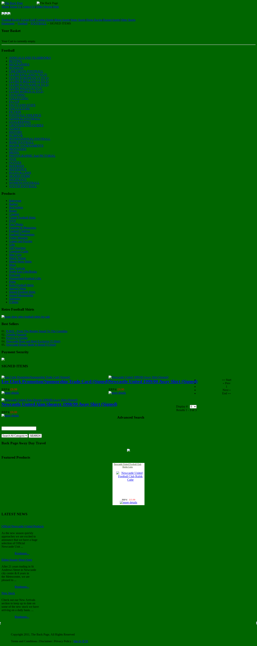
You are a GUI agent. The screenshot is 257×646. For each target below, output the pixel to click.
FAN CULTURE (19, 108)
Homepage (8, 23)
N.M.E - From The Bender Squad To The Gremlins (36, 331)
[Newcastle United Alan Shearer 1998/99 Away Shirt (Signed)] (40, 399)
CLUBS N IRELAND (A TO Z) (29, 81)
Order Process (44, 6)
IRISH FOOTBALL (21, 142)
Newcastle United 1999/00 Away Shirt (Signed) (153, 381)
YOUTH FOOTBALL (23, 186)
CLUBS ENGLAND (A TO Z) (28, 74)
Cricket (25, 19)
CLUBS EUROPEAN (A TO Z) (29, 78)
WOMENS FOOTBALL (24, 182)
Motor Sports (62, 19)
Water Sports (78, 19)
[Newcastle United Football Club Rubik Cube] (130, 479)
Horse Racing (94, 19)
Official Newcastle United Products (23, 526)
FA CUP (14, 101)
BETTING (15, 61)
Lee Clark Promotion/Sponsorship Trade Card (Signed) (55, 381)
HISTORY (15, 132)
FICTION (15, 111)
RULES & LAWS (20, 172)
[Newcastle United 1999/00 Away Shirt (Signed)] (138, 377)
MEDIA (14, 152)
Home (5, 6)
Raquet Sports (111, 19)
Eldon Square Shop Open (17, 559)
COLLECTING (18, 98)
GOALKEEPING (20, 122)
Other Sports (127, 19)
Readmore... (22, 553)
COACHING (17, 95)
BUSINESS (16, 67)
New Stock (8, 593)
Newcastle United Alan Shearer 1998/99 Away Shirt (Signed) (59, 404)
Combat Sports (45, 19)
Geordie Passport (16, 334)
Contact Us (28, 6)
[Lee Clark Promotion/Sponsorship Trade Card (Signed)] (36, 377)
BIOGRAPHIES (19, 64)
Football (6, 19)
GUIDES (14, 128)
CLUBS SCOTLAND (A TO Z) (29, 84)
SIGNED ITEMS (19, 176)
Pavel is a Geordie (17, 338)
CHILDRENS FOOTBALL (26, 71)
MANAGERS (17, 149)
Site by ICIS (80, 641)
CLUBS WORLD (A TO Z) (26, 91)
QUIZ (12, 159)
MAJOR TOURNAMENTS (26, 145)
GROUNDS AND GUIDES (26, 125)
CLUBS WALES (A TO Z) (25, 88)
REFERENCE (18, 169)
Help (56, 6)
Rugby (16, 19)
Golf (32, 19)
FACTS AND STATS (22, 105)
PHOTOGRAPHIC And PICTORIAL (32, 155)
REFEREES (16, 166)
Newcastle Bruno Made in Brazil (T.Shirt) (31, 344)
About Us (15, 6)
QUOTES (15, 162)
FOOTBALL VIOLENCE (25, 115)
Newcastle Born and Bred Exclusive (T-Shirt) (33, 341)
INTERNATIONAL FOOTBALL (29, 138)
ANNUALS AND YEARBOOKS (30, 57)
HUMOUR (16, 135)
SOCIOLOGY (18, 179)
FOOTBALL (39, 23)
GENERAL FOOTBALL (24, 118)
